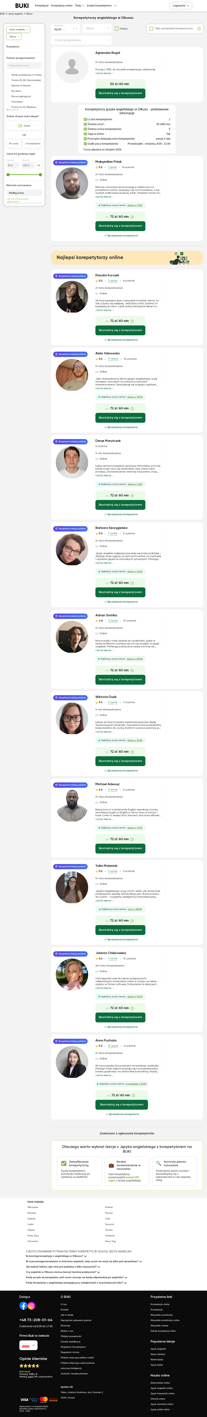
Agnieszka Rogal (107, 53)
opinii (30, 1376)
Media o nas (67, 1331)
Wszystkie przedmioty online (165, 1320)
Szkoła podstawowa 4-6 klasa (26, 75)
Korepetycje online (62, 5)
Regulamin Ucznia (70, 1352)
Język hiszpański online (162, 1393)
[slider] (8, 174)
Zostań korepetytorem (99, 5)
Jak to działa (67, 1315)
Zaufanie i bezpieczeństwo (74, 1373)
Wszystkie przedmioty (162, 1315)
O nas (64, 1304)
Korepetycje (157, 1309)
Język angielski (158, 1349)
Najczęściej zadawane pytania (76, 1320)
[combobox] (54, 29)
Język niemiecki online (162, 1404)
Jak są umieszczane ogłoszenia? (17, 200)
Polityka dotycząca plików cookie (77, 1357)
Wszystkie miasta (159, 1325)
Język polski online (160, 1409)
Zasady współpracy (70, 1341)
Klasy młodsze (158, 1354)
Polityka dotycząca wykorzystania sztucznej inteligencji (78, 1365)
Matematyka (157, 1359)
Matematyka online (160, 1382)
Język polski (157, 1365)
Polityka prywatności (71, 1336)
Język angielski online (162, 1388)
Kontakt (64, 1309)
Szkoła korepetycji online (163, 1331)
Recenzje (65, 1325)
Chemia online (158, 1398)
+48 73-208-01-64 (36, 1320)
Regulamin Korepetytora (73, 1347)
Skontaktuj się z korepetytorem (120, 93)
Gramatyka (17, 101)
